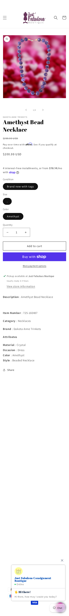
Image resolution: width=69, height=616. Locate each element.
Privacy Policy (16, 435)
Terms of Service (18, 444)
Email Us (13, 535)
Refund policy (16, 461)
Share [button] (10, 370)
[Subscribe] (57, 558)
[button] (5, 18)
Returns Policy (16, 452)
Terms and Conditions (21, 427)
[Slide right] (43, 110)
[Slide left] (26, 110)
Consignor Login (18, 409)
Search (12, 401)
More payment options (34, 265)
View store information (21, 286)
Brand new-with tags (20, 186)
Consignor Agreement (21, 418)
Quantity (7, 224)
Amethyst (13, 216)
